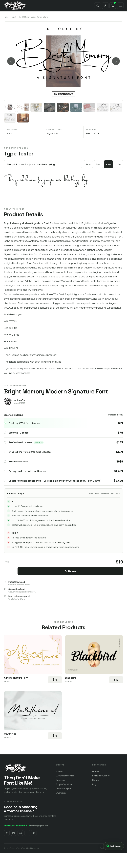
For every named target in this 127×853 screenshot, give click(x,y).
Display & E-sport (63, 788)
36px (98, 164)
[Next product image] (116, 61)
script (14, 17)
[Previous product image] (11, 61)
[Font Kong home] (15, 5)
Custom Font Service (65, 775)
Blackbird (71, 677)
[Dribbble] (13, 833)
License (95, 771)
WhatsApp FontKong (16, 599)
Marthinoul (10, 733)
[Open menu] (120, 5)
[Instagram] (7, 833)
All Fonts (59, 771)
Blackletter (60, 780)
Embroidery (61, 793)
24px (88, 164)
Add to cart (70, 571)
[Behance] (20, 833)
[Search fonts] (97, 5)
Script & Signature (64, 784)
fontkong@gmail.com (39, 825)
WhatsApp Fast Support (17, 825)
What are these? (115, 414)
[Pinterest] (34, 833)
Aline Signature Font (16, 677)
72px (118, 164)
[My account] (105, 5)
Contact (95, 780)
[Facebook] (27, 833)
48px (108, 164)
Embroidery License (100, 775)
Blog (94, 784)
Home (6, 17)
